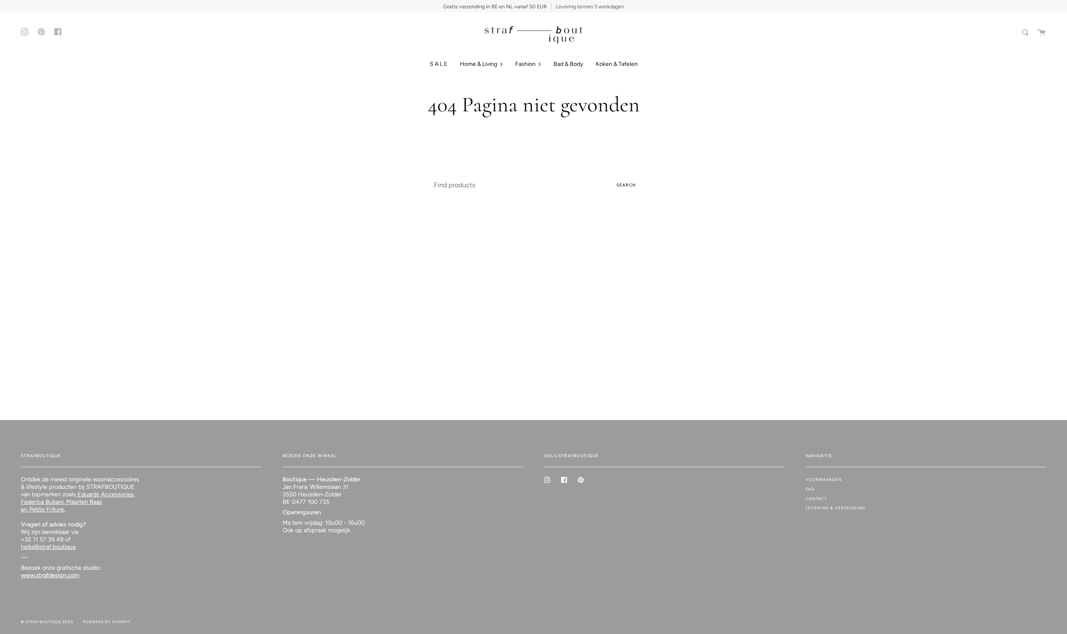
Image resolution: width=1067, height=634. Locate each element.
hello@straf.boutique (48, 547)
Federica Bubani (42, 502)
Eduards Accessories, (105, 494)
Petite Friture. (46, 509)
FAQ (810, 489)
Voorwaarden (824, 479)
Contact (816, 498)
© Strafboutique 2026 (47, 621)
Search (626, 185)
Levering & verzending (836, 508)
